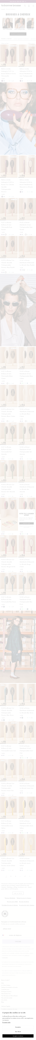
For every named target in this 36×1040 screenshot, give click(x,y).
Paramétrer (18, 1027)
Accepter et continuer (18, 1036)
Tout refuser (18, 1031)
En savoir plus (6, 1022)
